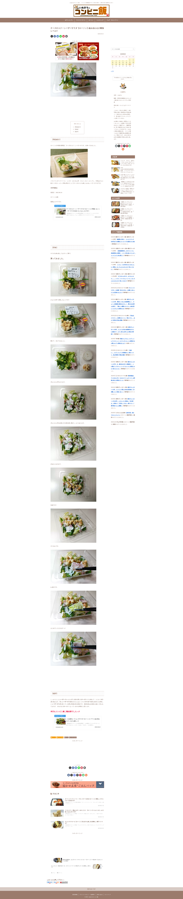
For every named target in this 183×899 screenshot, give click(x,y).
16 (133, 62)
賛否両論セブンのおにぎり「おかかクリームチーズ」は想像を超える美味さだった (123, 378)
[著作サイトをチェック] (68, 775)
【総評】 (76, 131)
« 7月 (112, 71)
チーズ (67, 737)
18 (116, 64)
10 (112, 62)
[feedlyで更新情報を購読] (83, 775)
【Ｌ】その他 (60, 737)
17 (112, 64)
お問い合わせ (100, 894)
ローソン (54, 737)
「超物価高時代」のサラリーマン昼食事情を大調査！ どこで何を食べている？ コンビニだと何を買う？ (123, 253)
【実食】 (76, 129)
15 (129, 62)
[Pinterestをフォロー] (80, 775)
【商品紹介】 (77, 127)
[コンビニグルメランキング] (64, 882)
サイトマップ (108, 894)
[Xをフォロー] (71, 775)
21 (126, 64)
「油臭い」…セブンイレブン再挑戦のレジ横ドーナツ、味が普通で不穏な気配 (122, 352)
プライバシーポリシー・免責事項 (87, 894)
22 (129, 64)
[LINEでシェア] (60, 36)
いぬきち (123, 92)
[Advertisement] (77, 109)
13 (122, 62)
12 (119, 62)
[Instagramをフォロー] (74, 775)
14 (126, 62)
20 (122, 64)
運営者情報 (74, 894)
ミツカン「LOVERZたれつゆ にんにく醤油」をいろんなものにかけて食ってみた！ (122, 267)
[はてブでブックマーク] (57, 36)
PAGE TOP (92, 889)
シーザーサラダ (73, 737)
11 (116, 62)
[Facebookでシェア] (54, 36)
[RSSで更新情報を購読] (86, 775)
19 (119, 64)
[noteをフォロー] (77, 775)
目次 (75, 123)
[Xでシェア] (52, 36)
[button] (66, 36)
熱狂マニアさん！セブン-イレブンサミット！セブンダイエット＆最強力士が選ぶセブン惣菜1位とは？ (123, 341)
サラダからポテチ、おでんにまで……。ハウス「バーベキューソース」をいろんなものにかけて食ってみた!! (123, 278)
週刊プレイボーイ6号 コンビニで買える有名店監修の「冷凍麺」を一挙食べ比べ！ (123, 390)
